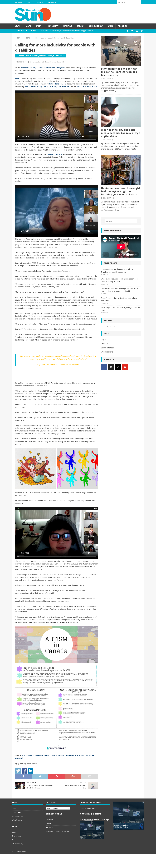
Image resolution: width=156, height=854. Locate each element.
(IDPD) (62, 68)
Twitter (29, 2)
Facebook (18, 2)
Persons (42, 68)
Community (53, 26)
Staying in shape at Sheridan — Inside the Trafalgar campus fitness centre (121, 72)
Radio (110, 26)
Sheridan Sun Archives (88, 808)
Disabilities (55, 68)
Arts (28, 26)
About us (122, 26)
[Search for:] (129, 2)
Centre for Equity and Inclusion (56, 86)
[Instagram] (142, 31)
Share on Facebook (24, 771)
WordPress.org (107, 352)
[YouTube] (137, 31)
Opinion (80, 26)
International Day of (30, 68)
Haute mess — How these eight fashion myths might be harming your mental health (120, 191)
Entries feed (105, 344)
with (47, 68)
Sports (39, 26)
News (17, 26)
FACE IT (18, 78)
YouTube (40, 2)
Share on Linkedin (30, 771)
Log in (103, 339)
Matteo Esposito (55, 154)
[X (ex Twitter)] (111, 367)
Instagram (52, 2)
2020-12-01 (22, 62)
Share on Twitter (18, 771)
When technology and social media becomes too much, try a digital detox (120, 133)
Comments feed (107, 348)
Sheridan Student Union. (87, 86)
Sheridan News (55, 62)
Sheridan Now (96, 26)
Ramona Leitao (35, 62)
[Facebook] (127, 31)
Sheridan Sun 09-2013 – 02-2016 (57, 831)
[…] (116, 90)
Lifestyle (67, 26)
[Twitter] (132, 31)
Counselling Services (57, 84)
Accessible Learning (33, 86)
